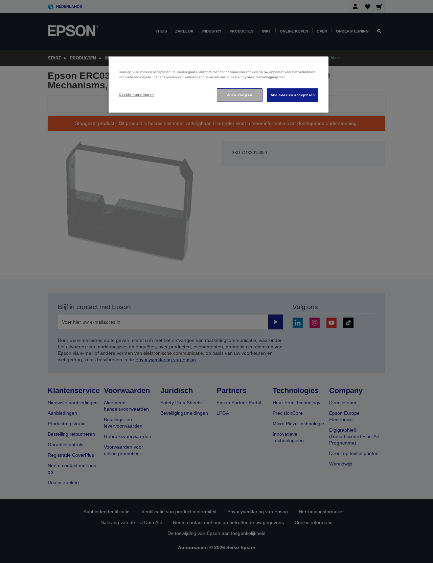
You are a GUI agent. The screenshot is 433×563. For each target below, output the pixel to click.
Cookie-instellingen (136, 94)
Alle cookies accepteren (293, 95)
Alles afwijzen (239, 95)
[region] (218, 84)
